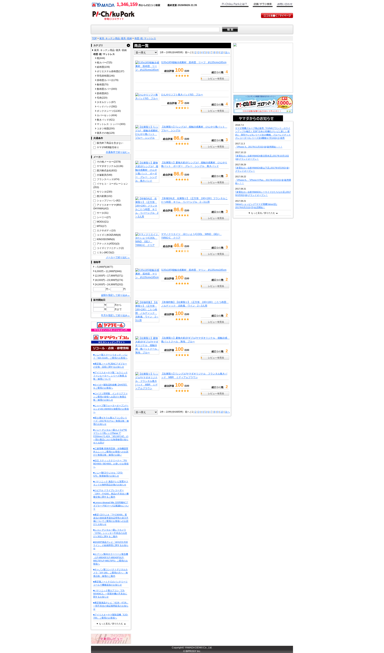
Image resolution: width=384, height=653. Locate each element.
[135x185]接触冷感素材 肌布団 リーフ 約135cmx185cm (193, 62)
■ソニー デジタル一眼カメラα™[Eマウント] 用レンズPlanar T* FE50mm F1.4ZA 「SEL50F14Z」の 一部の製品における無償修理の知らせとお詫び (110, 436)
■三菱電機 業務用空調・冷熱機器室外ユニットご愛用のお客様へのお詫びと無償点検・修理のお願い (110, 451)
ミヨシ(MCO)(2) (105, 252)
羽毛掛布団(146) (106, 75)
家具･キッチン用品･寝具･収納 (115, 38)
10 (221, 52)
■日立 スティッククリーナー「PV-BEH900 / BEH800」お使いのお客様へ (111, 463)
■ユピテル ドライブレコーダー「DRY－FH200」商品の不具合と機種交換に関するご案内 (111, 493)
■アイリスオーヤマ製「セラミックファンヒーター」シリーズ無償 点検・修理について (110, 375)
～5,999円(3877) (104, 267)
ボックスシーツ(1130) (109, 111)
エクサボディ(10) (106, 230)
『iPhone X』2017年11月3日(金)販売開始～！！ (258, 147)
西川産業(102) (104, 196)
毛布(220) (102, 97)
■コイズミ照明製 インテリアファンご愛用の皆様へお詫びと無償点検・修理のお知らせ (110, 396)
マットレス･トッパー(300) (111, 124)
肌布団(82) (102, 93)
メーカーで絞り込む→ (118, 257)
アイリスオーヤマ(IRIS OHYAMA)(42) (107, 207)
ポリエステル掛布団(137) (110, 71)
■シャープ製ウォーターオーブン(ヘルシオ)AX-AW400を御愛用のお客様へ (111, 408)
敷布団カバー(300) (107, 89)
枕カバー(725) (104, 62)
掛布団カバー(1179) (107, 80)
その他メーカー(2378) (109, 161)
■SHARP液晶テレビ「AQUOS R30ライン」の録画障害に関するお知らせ (110, 545)
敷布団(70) (102, 84)
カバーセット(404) (107, 115)
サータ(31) (102, 213)
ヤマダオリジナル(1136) (110, 166)
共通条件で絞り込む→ (118, 152)
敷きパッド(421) (106, 119)
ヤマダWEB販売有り (108, 147)
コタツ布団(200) (106, 128)
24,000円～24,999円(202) (109, 284)
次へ (227, 52)
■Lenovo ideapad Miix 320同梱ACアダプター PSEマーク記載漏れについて (111, 505)
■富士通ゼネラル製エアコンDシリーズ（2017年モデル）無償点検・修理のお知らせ (111, 420)
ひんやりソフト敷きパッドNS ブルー (182, 94)
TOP (94, 38)
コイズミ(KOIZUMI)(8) (109, 235)
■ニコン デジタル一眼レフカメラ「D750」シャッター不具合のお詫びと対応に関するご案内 (110, 533)
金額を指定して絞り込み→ (115, 295)
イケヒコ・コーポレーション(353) (110, 185)
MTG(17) (101, 226)
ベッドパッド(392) (107, 106)
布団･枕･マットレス (145, 38)
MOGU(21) (103, 221)
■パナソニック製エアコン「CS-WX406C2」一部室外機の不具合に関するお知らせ (110, 593)
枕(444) (101, 58)
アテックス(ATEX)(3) (108, 243)
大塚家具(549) (104, 175)
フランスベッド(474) (108, 179)
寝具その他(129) (106, 133)
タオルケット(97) (106, 102)
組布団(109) (103, 67)
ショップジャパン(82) (108, 200)
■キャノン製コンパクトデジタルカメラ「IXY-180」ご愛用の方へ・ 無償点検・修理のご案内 (110, 572)
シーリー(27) (104, 217)
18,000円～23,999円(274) (109, 280)
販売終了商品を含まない (110, 143)
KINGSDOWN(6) (106, 239)
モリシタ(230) (104, 191)
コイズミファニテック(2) (110, 248)
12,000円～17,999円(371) (109, 275)
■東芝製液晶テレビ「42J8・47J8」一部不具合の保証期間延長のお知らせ (110, 605)
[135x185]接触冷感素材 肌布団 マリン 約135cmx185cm (193, 270)
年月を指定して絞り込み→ (115, 315)
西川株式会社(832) (107, 170)
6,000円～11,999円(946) (108, 271)
